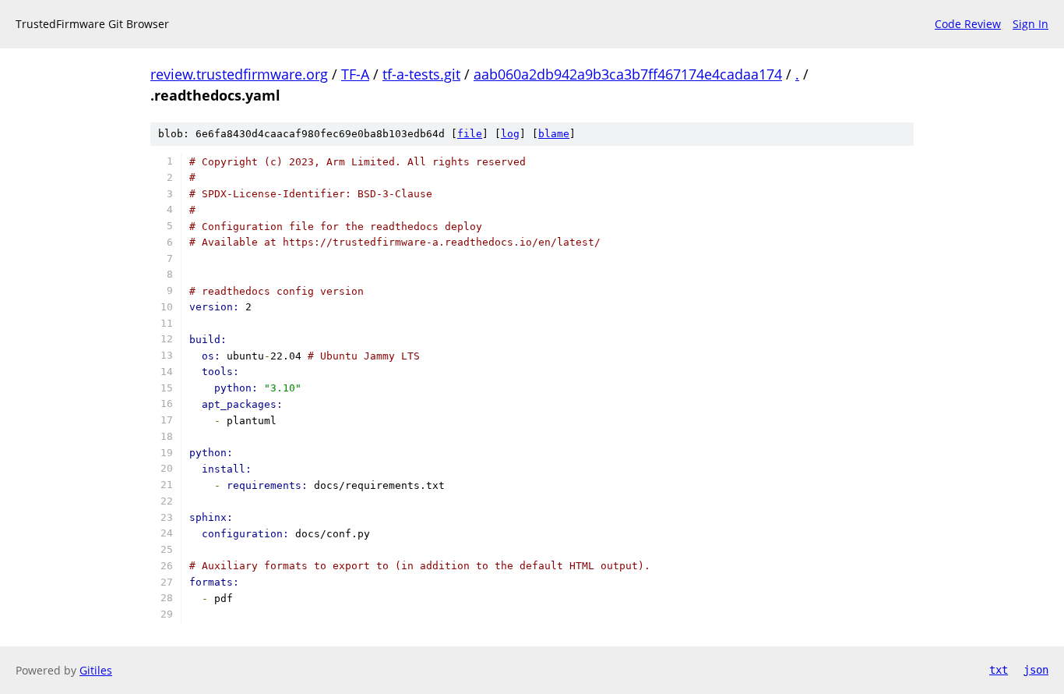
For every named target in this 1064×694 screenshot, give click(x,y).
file (469, 134)
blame (553, 134)
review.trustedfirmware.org (239, 74)
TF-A (355, 74)
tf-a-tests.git (421, 74)
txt (998, 670)
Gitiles (95, 670)
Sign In (1030, 23)
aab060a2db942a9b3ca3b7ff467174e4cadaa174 (628, 74)
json (1035, 670)
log (510, 134)
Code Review (968, 23)
